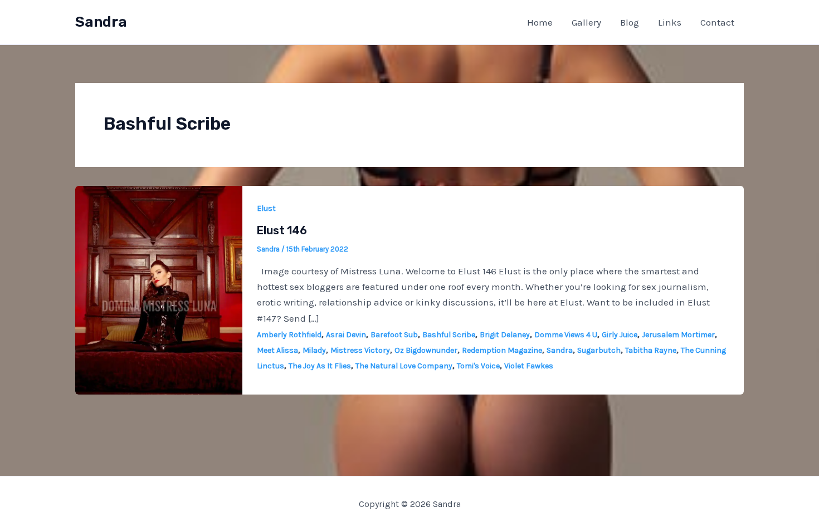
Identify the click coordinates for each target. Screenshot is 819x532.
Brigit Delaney (505, 334)
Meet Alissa (277, 350)
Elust (266, 208)
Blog (629, 22)
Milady (314, 350)
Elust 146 (282, 230)
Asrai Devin (346, 334)
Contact (717, 22)
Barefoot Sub (394, 334)
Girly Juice (619, 334)
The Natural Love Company (403, 366)
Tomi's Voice (478, 366)
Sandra (101, 22)
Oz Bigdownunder (425, 350)
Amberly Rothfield (289, 334)
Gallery (586, 22)
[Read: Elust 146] (158, 288)
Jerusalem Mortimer (678, 334)
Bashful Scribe (448, 334)
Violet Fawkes (528, 366)
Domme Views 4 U (565, 334)
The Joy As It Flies (320, 366)
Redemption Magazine (502, 350)
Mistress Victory (360, 350)
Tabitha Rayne (650, 350)
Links (669, 22)
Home (540, 22)
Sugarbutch (599, 350)
